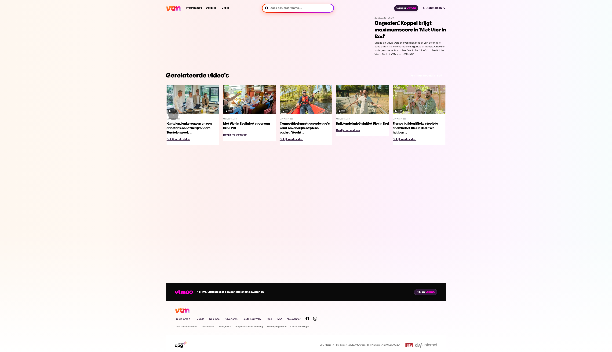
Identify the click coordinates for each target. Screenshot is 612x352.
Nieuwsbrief (293, 319)
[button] (434, 8)
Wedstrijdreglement (277, 327)
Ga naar (401, 8)
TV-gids (224, 8)
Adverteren (231, 319)
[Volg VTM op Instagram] (315, 319)
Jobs (269, 319)
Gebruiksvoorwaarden (186, 327)
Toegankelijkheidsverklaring (249, 327)
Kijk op (421, 292)
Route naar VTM (252, 319)
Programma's (194, 8)
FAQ (279, 319)
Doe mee (211, 8)
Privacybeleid (224, 327)
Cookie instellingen (299, 327)
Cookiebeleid (207, 327)
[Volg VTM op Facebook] (307, 319)
